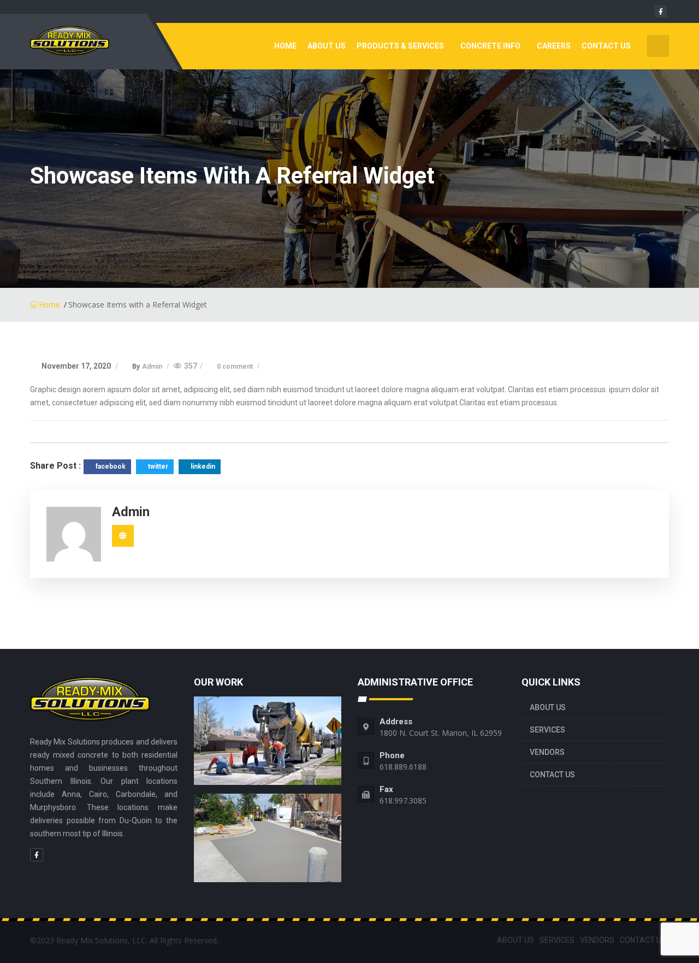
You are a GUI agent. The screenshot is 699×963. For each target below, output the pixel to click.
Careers (554, 46)
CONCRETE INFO (490, 46)
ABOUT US (326, 46)
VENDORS (547, 752)
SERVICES (547, 729)
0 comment (235, 366)
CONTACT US (606, 46)
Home (285, 46)
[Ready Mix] (84, 46)
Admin (153, 366)
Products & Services (400, 46)
